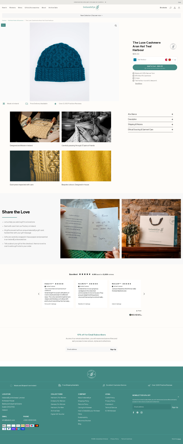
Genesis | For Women (58, 404)
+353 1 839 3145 (29, 420)
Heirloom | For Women (58, 398)
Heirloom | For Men (57, 407)
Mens (20, 7)
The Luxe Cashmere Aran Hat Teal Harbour (39, 20)
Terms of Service (111, 407)
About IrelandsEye (84, 398)
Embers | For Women (58, 401)
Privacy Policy (110, 401)
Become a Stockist (84, 421)
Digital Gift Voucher (57, 414)
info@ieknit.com (8, 420)
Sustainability (83, 417)
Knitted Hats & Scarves (15, 20)
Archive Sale (53, 7)
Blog (79, 424)
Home (4, 20)
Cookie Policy (110, 398)
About (44, 7)
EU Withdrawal (110, 411)
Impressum (109, 404)
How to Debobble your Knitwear (89, 411)
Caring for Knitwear (85, 407)
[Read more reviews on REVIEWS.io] (135, 315)
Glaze (179, 439)
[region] (91, 294)
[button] (12, 7)
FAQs (80, 414)
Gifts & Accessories (32, 7)
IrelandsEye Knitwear (102, 439)
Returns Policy (83, 404)
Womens (12, 7)
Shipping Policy (83, 401)
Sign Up (113, 349)
